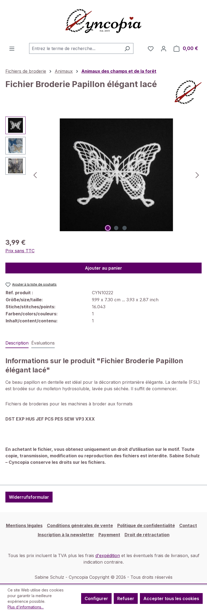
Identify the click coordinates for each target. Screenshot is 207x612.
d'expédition (107, 555)
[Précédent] (35, 175)
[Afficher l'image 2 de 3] (116, 228)
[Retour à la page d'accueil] (103, 21)
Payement (109, 534)
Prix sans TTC (19, 250)
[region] (103, 175)
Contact (188, 525)
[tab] (17, 343)
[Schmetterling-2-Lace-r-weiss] (116, 174)
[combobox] (75, 48)
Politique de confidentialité (146, 525)
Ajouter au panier (103, 268)
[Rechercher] (127, 48)
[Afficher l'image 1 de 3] (108, 228)
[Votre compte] (163, 48)
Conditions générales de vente (80, 525)
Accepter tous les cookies (171, 598)
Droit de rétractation (147, 534)
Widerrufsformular (29, 497)
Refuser (125, 598)
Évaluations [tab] (43, 343)
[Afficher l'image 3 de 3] (124, 228)
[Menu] (11, 48)
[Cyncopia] (188, 92)
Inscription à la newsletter (66, 534)
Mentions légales (24, 525)
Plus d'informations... (26, 607)
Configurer (96, 598)
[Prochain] (197, 175)
